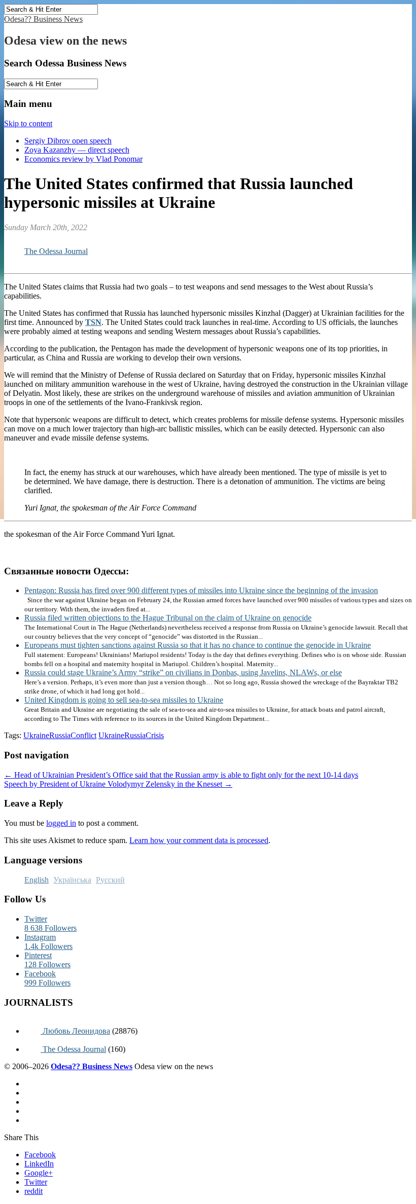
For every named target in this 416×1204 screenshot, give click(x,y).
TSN (93, 322)
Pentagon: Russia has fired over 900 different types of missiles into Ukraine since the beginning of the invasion (201, 590)
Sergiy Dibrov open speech (68, 140)
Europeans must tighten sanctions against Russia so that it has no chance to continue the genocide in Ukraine (197, 645)
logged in (61, 823)
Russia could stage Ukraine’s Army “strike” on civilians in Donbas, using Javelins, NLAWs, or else (183, 672)
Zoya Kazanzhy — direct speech (76, 149)
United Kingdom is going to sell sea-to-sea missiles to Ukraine (123, 700)
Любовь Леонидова (75, 1031)
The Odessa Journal (56, 251)
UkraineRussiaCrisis (131, 735)
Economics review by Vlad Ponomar (83, 159)
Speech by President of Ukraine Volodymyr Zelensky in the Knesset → (118, 784)
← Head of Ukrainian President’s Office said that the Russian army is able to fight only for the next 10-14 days (181, 775)
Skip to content (28, 123)
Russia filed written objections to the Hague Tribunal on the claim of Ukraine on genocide (167, 617)
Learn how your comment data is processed (198, 840)
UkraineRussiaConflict (59, 735)
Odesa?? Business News (43, 19)
